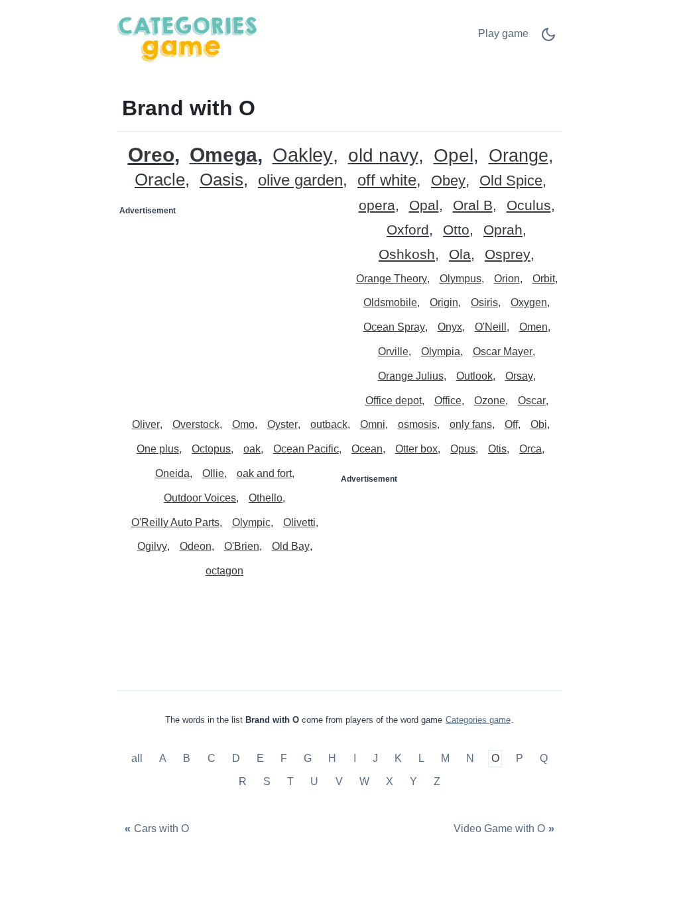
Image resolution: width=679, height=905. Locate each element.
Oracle (160, 180)
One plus (158, 448)
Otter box (416, 448)
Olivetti (299, 522)
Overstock (195, 424)
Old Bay (291, 546)
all (138, 758)
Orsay (519, 376)
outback (328, 424)
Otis (497, 448)
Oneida (172, 473)
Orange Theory (391, 278)
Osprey (507, 255)
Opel (453, 156)
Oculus (529, 206)
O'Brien (241, 546)
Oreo (151, 155)
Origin (444, 302)
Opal (424, 206)
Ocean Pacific (306, 448)
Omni (372, 424)
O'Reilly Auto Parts (175, 522)
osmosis (417, 424)
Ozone (489, 400)
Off (511, 424)
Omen (533, 327)
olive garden (300, 180)
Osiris (484, 302)
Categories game (478, 720)
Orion (507, 278)
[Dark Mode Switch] (548, 38)
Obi (538, 424)
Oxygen (529, 302)
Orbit (543, 278)
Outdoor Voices (200, 498)
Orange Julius (411, 376)
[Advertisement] (228, 304)
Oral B (473, 206)
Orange (518, 156)
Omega (223, 155)
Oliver (146, 424)
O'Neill (491, 327)
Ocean (367, 448)
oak (252, 448)
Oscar (532, 400)
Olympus (460, 278)
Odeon (196, 546)
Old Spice (510, 181)
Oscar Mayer (502, 351)
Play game (503, 33)
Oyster (282, 424)
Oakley (303, 155)
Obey (448, 181)
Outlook (474, 376)
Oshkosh (407, 255)
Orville (393, 351)
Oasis (221, 180)
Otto (456, 230)
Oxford (408, 230)
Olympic (251, 522)
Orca (530, 448)
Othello (265, 498)
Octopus (211, 448)
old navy (383, 156)
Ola (460, 255)
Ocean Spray (394, 327)
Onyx (450, 327)
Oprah (503, 230)
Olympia (440, 351)
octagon (224, 570)
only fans (471, 424)
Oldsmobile (390, 302)
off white (386, 180)
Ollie (213, 473)
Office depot (393, 400)
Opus (462, 448)
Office (448, 400)
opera (377, 206)
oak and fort (264, 473)
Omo (243, 424)
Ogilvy (152, 546)
